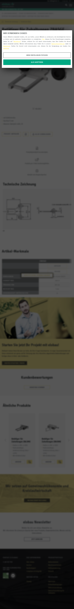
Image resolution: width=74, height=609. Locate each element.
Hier (43, 39)
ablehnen (6, 48)
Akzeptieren (17, 41)
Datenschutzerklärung (58, 44)
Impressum (6, 46)
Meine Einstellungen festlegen (37, 55)
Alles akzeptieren (37, 62)
